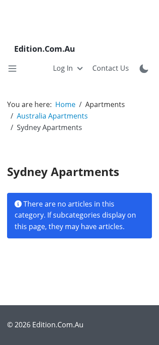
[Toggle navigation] (12, 68)
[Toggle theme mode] (144, 68)
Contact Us (110, 68)
